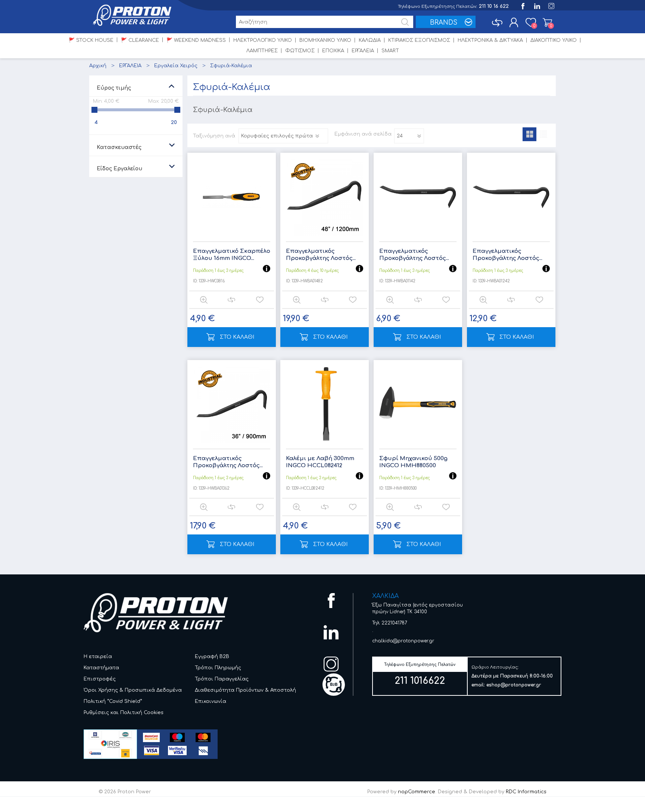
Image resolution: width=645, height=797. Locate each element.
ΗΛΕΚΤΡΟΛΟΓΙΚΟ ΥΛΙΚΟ (262, 40)
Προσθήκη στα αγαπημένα (259, 299)
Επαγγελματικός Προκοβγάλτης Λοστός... (321, 255)
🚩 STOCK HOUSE (91, 40)
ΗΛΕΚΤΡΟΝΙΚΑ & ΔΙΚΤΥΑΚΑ (490, 40)
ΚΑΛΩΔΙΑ (370, 40)
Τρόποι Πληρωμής (218, 667)
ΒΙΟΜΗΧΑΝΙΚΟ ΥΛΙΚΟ (325, 40)
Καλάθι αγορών (547, 22)
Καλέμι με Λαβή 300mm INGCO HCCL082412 (320, 462)
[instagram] (550, 5)
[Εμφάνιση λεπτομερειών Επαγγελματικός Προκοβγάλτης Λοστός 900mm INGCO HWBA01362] (231, 404)
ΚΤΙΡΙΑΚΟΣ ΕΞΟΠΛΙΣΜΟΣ (419, 40)
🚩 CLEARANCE (140, 40)
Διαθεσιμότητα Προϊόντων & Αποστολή (245, 690)
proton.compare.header (497, 22)
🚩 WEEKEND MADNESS (196, 40)
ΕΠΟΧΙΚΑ (333, 50)
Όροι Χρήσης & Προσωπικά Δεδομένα (133, 690)
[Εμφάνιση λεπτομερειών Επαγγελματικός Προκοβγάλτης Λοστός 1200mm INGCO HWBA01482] (324, 197)
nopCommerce (416, 791)
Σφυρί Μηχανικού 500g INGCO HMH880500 (413, 462)
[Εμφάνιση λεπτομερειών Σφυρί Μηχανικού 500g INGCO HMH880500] (418, 404)
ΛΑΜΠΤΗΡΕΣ (262, 50)
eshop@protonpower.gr (513, 685)
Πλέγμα (529, 134)
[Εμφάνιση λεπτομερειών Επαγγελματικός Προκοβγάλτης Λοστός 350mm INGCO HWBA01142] (418, 197)
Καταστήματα (101, 667)
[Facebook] (522, 5)
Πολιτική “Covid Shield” (113, 701)
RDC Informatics (526, 791)
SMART (390, 50)
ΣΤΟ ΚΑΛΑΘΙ (237, 337)
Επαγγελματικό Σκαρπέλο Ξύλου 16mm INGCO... (231, 255)
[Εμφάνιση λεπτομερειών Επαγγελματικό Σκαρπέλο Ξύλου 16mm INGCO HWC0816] (231, 197)
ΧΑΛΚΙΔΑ (385, 596)
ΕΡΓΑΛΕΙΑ (363, 50)
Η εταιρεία (98, 656)
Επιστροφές (100, 679)
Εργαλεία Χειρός (175, 65)
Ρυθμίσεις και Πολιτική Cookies (123, 712)
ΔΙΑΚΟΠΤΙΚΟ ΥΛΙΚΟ (553, 40)
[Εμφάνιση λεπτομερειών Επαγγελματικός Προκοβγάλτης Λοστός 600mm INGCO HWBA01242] (511, 197)
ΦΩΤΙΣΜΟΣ (300, 50)
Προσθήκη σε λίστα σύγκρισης (231, 299)
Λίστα (543, 134)
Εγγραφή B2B (212, 656)
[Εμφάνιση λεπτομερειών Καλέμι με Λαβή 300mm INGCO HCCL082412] (324, 404)
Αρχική (97, 65)
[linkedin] (536, 5)
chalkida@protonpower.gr (403, 641)
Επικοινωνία (210, 701)
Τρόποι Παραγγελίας (222, 679)
